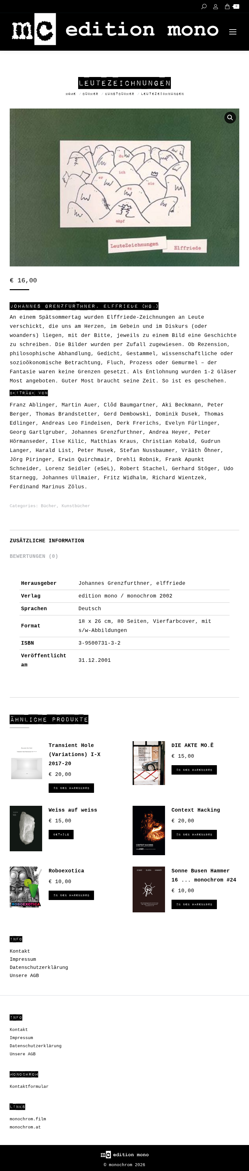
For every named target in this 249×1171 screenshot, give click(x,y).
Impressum (23, 959)
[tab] (124, 538)
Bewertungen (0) (34, 557)
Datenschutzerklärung (39, 968)
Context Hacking (196, 810)
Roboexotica (66, 871)
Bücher (48, 506)
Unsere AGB (24, 976)
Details (61, 835)
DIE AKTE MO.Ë (193, 746)
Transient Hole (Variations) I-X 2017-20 (75, 755)
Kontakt (20, 951)
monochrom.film (28, 1119)
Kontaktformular (29, 1086)
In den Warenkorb (71, 788)
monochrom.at (25, 1127)
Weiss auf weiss (73, 810)
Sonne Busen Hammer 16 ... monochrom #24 (204, 875)
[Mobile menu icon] (232, 31)
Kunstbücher (76, 506)
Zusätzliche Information (47, 541)
